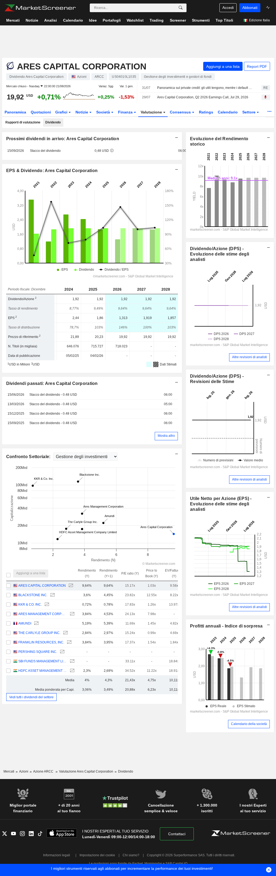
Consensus (181, 112)
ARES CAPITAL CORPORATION (42, 586)
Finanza (126, 112)
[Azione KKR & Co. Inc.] (46, 605)
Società (103, 112)
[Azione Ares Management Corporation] (71, 614)
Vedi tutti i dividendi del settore (31, 697)
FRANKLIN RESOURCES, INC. (41, 642)
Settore (249, 112)
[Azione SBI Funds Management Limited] (71, 661)
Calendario (228, 112)
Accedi (228, 7)
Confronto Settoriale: (29, 456)
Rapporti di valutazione (22, 122)
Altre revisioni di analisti (249, 357)
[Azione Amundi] (36, 623)
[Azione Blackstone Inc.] (52, 595)
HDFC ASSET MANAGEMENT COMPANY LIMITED (42, 671)
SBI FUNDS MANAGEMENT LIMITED (42, 661)
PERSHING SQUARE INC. (37, 652)
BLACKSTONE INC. (32, 595)
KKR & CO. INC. (30, 604)
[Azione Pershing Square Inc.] (61, 652)
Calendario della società (249, 724)
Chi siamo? (131, 855)
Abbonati (249, 7)
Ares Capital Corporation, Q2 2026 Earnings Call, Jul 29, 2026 (202, 97)
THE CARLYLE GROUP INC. (39, 633)
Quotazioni (41, 112)
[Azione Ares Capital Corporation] (70, 586)
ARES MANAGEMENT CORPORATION (42, 614)
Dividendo (53, 122)
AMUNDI (24, 623)
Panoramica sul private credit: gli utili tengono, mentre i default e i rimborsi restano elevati (204, 88)
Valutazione (152, 112)
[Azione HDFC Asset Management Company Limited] (71, 671)
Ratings (206, 112)
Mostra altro (166, 436)
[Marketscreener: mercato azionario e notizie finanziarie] (40, 8)
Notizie (82, 112)
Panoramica (15, 112)
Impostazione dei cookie (97, 855)
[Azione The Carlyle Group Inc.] (65, 633)
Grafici (61, 112)
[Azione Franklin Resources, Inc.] (68, 642)
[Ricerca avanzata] (181, 8)
